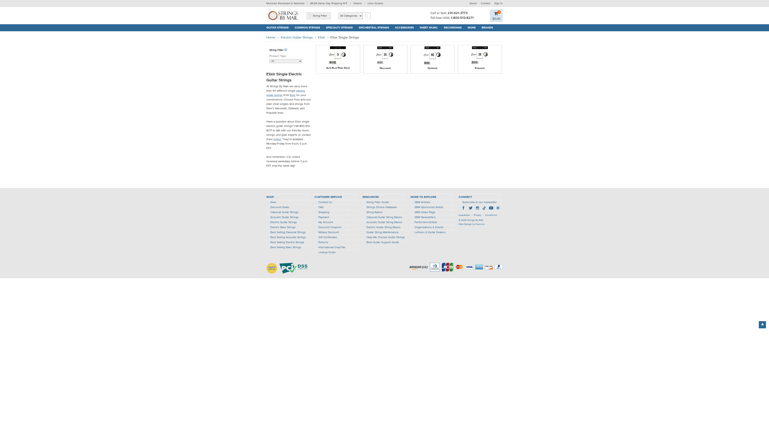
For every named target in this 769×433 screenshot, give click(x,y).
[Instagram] (477, 208)
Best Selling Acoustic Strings (288, 237)
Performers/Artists (426, 222)
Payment (323, 217)
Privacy (477, 215)
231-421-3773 (457, 13)
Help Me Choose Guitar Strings (385, 237)
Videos (357, 3)
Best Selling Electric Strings (287, 242)
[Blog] (498, 208)
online (277, 139)
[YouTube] (491, 208)
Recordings (453, 27)
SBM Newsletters (425, 217)
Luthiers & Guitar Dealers (430, 232)
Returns (323, 242)
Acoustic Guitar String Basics (384, 222)
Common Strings (307, 27)
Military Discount (328, 232)
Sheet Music (429, 27)
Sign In (498, 3)
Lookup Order (327, 252)
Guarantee (464, 215)
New (273, 202)
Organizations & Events (429, 227)
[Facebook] (464, 208)
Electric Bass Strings (283, 227)
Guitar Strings (277, 27)
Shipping (323, 212)
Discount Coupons (329, 227)
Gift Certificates (327, 237)
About (473, 3)
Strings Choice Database (381, 207)
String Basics (374, 212)
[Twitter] (471, 208)
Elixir (321, 37)
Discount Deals (279, 207)
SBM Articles (422, 202)
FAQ (321, 207)
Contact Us (325, 202)
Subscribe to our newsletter (479, 202)
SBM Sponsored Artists (429, 207)
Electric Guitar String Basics (383, 227)
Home (271, 37)
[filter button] (285, 50)
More (472, 27)
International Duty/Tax (331, 247)
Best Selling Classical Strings (288, 232)
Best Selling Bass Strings (285, 247)
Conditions (491, 215)
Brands (487, 27)
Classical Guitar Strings (284, 212)
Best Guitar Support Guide (382, 242)
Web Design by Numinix (472, 224)
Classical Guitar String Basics (384, 217)
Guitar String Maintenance (382, 232)
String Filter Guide (377, 202)
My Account (325, 222)
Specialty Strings (339, 27)
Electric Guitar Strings (297, 37)
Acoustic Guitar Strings (284, 217)
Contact (485, 3)
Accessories (404, 27)
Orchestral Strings (374, 27)
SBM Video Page (425, 212)
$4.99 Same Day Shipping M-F (328, 3)
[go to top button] (762, 324)
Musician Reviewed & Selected (285, 3)
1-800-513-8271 (462, 18)
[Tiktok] (484, 208)
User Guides (375, 3)
